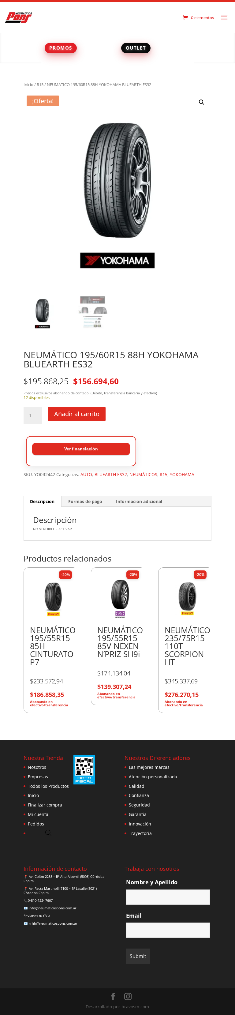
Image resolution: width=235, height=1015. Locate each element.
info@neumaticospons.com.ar (52, 908)
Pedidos (36, 824)
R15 (40, 84)
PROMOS (60, 48)
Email (134, 915)
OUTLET (136, 48)
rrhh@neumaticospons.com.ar (53, 923)
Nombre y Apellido (151, 882)
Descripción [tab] (42, 501)
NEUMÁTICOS (143, 474)
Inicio (28, 84)
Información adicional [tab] (139, 501)
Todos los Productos (48, 786)
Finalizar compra (45, 805)
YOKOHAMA (182, 474)
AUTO (86, 474)
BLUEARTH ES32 (111, 474)
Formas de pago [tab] (85, 501)
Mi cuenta (38, 814)
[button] (201, 102)
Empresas (38, 777)
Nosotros (37, 767)
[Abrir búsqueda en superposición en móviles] (48, 833)
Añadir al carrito (76, 414)
